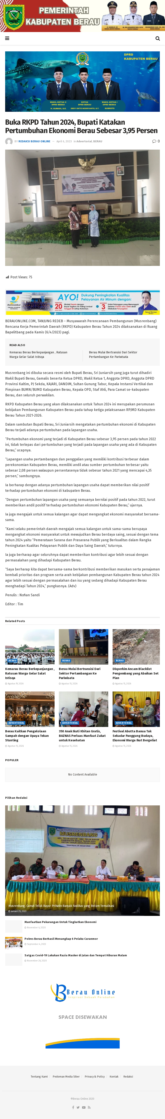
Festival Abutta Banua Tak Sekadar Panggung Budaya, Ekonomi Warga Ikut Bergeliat (135, 735)
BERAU (97, 141)
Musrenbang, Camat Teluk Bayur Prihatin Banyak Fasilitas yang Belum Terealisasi (61, 906)
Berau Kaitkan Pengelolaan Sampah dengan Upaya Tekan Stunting (27, 735)
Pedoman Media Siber (66, 1076)
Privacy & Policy (95, 1076)
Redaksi (128, 1076)
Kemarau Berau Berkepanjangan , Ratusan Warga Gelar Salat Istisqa (30, 673)
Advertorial (84, 141)
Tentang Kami (39, 1076)
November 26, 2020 (36, 961)
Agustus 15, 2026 (69, 683)
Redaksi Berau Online (34, 141)
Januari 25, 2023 (18, 911)
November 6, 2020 (36, 927)
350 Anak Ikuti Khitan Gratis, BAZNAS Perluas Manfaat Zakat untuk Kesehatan (82, 735)
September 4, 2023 (36, 944)
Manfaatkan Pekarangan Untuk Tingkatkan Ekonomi (60, 922)
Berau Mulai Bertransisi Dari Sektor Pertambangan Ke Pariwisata (79, 673)
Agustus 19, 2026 (15, 683)
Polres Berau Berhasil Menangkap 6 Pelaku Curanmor (61, 938)
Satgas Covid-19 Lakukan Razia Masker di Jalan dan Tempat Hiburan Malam (75, 955)
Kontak (114, 1076)
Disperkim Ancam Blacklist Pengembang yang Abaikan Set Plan (136, 673)
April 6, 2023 (64, 141)
